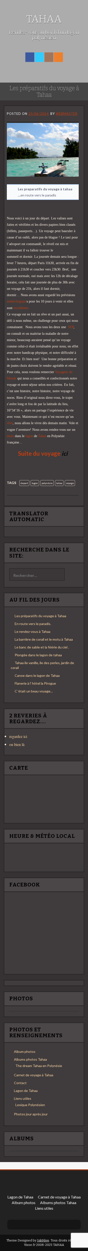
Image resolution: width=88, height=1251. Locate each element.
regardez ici (18, 736)
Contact (20, 1083)
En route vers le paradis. (33, 624)
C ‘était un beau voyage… (34, 691)
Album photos (24, 1051)
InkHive (43, 1240)
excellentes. (21, 308)
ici (65, 453)
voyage (70, 483)
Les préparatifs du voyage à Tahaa (40, 616)
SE (70, 327)
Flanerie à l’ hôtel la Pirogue (35, 683)
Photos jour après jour (31, 1114)
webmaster (66, 114)
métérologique (17, 301)
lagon (29, 436)
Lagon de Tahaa (26, 1091)
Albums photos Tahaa (30, 1059)
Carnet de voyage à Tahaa (33, 1075)
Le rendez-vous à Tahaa (32, 631)
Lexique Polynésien (30, 1105)
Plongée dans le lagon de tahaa (38, 655)
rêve (10, 423)
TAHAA (44, 19)
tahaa (59, 483)
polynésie (47, 483)
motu (10, 436)
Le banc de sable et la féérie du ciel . (42, 647)
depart (24, 483)
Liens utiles (22, 1098)
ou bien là (16, 744)
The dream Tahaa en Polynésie (38, 1066)
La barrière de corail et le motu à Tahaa (44, 639)
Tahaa (42, 436)
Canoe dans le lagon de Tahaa (37, 675)
